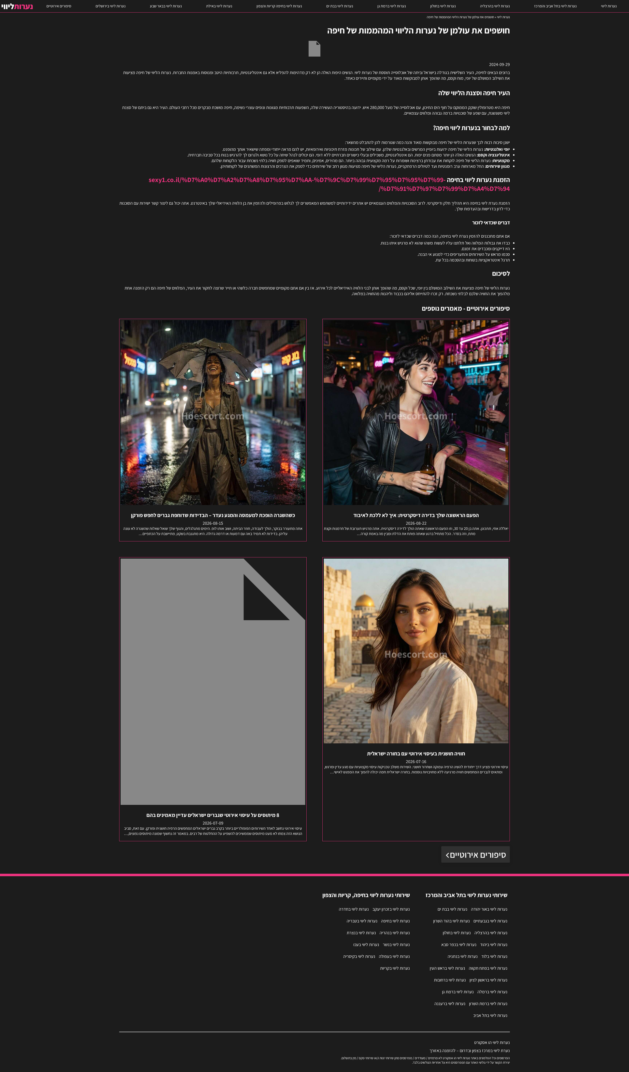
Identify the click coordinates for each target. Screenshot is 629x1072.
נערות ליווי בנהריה (395, 932)
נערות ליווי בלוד (494, 956)
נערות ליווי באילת (219, 6)
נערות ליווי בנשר (396, 944)
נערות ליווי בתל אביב (490, 1015)
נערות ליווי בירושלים (111, 6)
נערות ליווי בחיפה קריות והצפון (279, 6)
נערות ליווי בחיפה (395, 921)
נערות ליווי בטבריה (362, 921)
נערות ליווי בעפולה (394, 956)
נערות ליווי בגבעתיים (490, 921)
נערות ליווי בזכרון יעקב (391, 909)
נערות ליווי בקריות (395, 968)
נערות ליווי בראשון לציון (488, 980)
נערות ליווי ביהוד (493, 944)
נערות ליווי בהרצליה (495, 6)
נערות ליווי (609, 6)
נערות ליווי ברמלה (492, 992)
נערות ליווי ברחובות (450, 980)
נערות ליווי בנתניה (463, 956)
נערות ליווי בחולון (443, 6)
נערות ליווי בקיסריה (359, 956)
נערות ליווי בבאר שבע (166, 6)
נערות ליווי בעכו (366, 944)
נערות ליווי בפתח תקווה (488, 968)
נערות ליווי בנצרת (361, 932)
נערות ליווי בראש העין (447, 968)
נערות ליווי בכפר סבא (458, 944)
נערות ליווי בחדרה (354, 909)
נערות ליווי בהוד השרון (451, 921)
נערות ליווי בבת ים (339, 6)
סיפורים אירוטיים (58, 6)
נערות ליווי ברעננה (449, 1003)
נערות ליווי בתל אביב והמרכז (555, 6)
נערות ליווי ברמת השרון (488, 1003)
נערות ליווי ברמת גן (391, 6)
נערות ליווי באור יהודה (489, 909)
